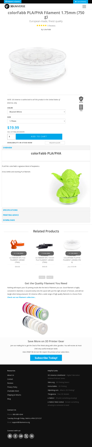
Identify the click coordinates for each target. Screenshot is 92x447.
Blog (9, 399)
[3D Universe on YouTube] (20, 436)
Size (9, 117)
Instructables (52, 386)
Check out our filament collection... (21, 297)
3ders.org (51, 382)
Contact (10, 379)
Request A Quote (54, 143)
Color (10, 108)
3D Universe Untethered (56, 375)
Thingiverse (52, 394)
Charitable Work (13, 391)
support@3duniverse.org (21, 422)
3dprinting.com (53, 390)
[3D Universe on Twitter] (26, 436)
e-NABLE (51, 398)
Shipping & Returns (14, 395)
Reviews (10, 383)
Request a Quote (13, 1)
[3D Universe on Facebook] (15, 436)
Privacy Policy (12, 387)
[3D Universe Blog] (9, 436)
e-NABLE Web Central (56, 402)
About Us (10, 375)
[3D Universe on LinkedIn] (31, 436)
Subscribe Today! (46, 358)
